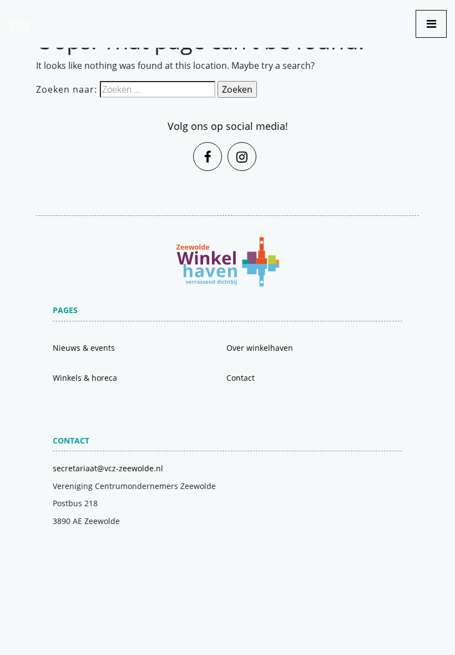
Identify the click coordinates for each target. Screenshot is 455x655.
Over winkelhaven (259, 347)
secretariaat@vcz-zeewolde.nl (108, 468)
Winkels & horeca (85, 377)
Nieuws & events (84, 347)
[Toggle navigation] (431, 24)
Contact (240, 377)
